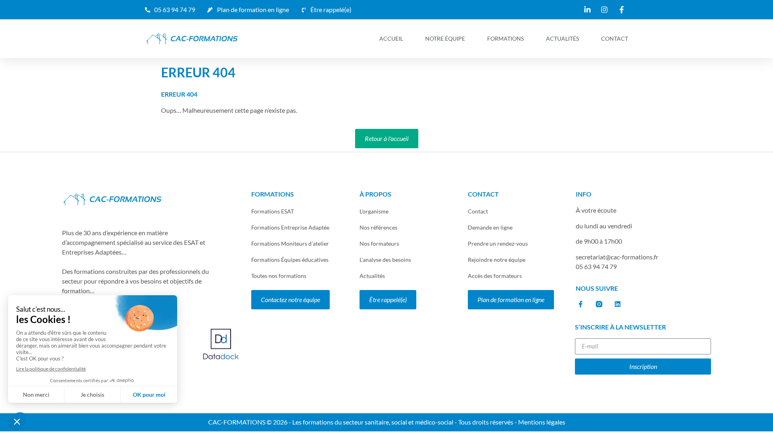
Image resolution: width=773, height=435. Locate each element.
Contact (614, 38)
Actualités (562, 38)
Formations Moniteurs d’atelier (290, 243)
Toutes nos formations (278, 275)
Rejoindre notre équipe (496, 259)
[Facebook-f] (580, 304)
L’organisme (374, 211)
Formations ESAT (272, 211)
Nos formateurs (379, 243)
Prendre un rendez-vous (498, 243)
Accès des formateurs (495, 275)
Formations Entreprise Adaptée (290, 227)
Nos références (378, 227)
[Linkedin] (617, 304)
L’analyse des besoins (385, 259)
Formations (505, 38)
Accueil (391, 38)
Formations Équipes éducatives (290, 259)
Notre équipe (445, 38)
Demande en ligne (490, 227)
